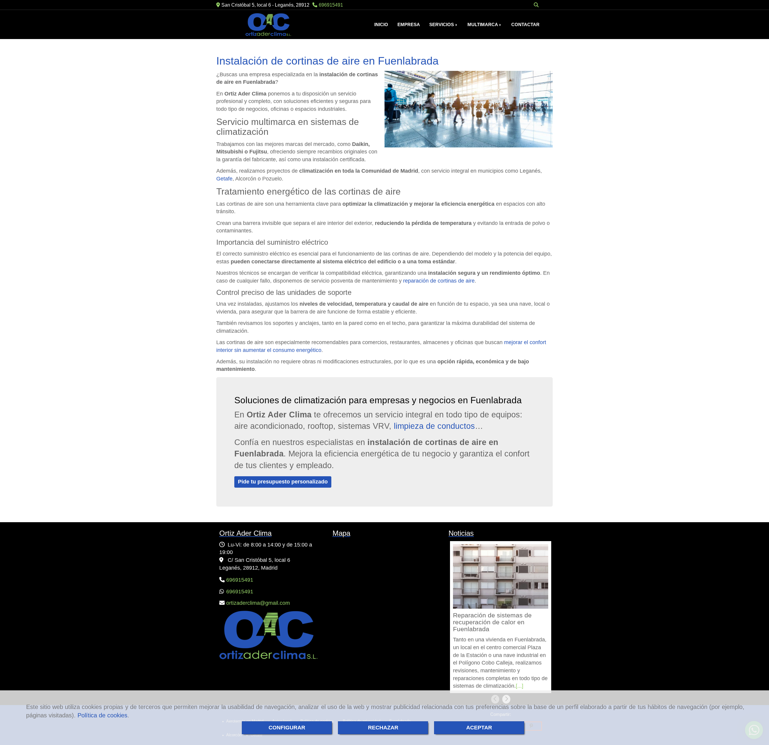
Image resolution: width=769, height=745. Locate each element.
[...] (519, 686)
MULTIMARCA (483, 24)
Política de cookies (102, 715)
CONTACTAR (525, 24)
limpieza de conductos (434, 426)
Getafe (224, 179)
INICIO (381, 24)
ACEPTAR (479, 728)
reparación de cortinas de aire (439, 281)
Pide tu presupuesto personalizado (283, 482)
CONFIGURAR (287, 728)
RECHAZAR (383, 728)
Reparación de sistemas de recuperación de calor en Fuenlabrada (492, 622)
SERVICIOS (442, 24)
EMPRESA (408, 24)
